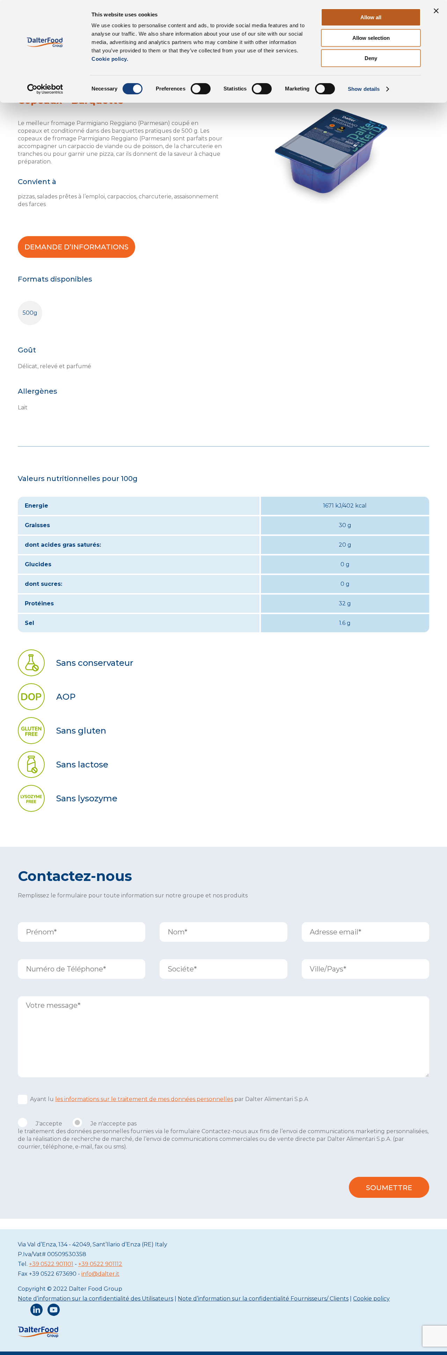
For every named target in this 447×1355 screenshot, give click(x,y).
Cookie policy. (109, 59)
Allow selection (371, 38)
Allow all (370, 17)
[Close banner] (436, 10)
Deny (371, 58)
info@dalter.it (100, 1273)
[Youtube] (53, 1311)
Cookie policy (371, 1298)
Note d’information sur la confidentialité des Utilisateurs (95, 1298)
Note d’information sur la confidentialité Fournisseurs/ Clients (263, 1298)
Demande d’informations (76, 247)
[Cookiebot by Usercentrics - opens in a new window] (45, 89)
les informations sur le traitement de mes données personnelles (144, 1099)
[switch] (201, 88)
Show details (364, 89)
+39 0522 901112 (100, 1264)
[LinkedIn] (36, 1311)
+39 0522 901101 (51, 1264)
